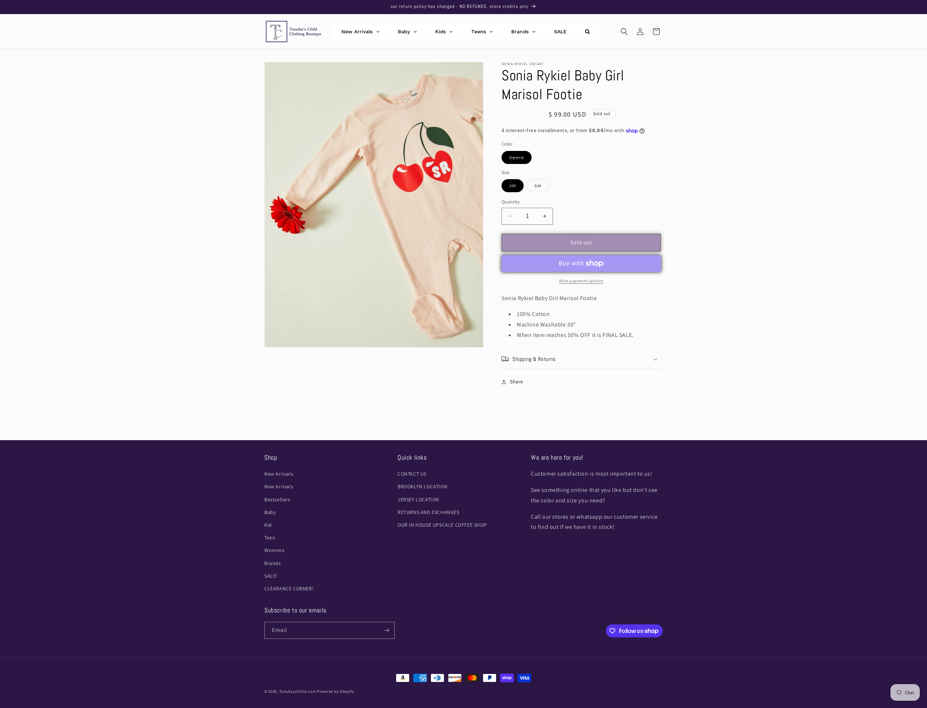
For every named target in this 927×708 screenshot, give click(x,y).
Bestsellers (277, 499)
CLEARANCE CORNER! (289, 588)
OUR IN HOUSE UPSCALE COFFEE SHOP (442, 525)
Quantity (511, 202)
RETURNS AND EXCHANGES (429, 512)
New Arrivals (278, 474)
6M (541, 187)
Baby (270, 512)
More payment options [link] (581, 280)
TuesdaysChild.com (297, 691)
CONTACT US (412, 474)
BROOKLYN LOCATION (422, 487)
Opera (520, 159)
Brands (272, 563)
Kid (268, 525)
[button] (624, 31)
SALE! (270, 576)
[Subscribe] (386, 630)
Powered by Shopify (335, 691)
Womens (274, 550)
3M (516, 187)
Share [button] (516, 381)
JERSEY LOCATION (418, 499)
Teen (269, 537)
